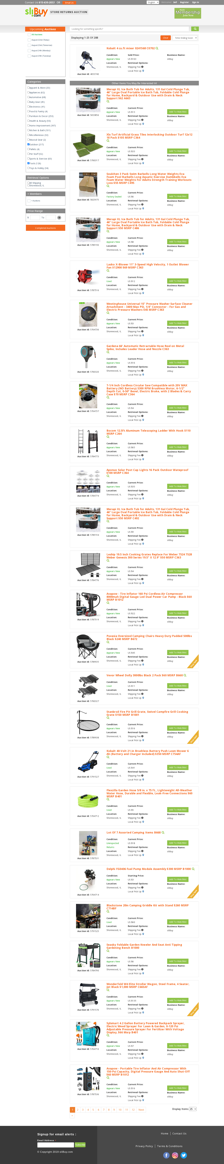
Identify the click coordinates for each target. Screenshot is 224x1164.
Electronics (37, 106)
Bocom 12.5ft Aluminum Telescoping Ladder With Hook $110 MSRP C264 (149, 432)
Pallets (34, 149)
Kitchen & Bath (40, 130)
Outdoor (36, 144)
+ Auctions (35, 201)
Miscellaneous (38, 135)
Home (164, 1133)
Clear (165, 37)
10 (120, 1109)
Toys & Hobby (38, 168)
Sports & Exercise (40, 158)
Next (141, 1109)
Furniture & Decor (41, 116)
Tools (35, 163)
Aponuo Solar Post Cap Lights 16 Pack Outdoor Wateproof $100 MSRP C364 (147, 471)
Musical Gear (37, 139)
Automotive (37, 97)
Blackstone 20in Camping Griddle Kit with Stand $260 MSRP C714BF (148, 907)
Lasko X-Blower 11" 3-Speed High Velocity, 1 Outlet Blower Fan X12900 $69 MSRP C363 (148, 266)
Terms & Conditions (170, 1146)
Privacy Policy (144, 1146)
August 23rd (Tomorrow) (42, 45)
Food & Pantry (38, 111)
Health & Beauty (40, 120)
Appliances (37, 92)
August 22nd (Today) (40, 40)
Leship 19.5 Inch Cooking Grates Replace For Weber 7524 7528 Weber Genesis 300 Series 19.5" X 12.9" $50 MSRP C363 (149, 556)
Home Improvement (42, 125)
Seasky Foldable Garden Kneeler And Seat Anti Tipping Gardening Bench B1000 (144, 946)
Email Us (69, 2)
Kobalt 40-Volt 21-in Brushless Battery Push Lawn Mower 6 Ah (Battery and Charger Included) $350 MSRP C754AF (148, 752)
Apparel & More (39, 87)
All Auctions (37, 35)
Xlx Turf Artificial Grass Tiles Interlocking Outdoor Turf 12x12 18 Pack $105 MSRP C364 (149, 136)
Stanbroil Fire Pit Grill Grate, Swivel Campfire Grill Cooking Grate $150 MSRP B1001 (147, 713)
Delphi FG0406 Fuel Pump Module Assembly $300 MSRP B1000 (149, 869)
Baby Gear (37, 101)
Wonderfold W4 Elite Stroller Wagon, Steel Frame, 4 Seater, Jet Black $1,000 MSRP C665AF (148, 986)
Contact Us (179, 1133)
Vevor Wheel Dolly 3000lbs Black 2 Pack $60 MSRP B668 (145, 675)
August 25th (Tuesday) (41, 56)
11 (126, 1109)
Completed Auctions (45, 228)
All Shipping (35, 183)
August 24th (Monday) (41, 51)
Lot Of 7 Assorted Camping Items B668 (134, 832)
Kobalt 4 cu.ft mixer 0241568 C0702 (131, 48)
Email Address (46, 1140)
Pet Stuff (36, 153)
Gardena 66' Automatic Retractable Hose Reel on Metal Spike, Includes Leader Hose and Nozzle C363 (145, 348)
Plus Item (194, 663)
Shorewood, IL (36, 185)
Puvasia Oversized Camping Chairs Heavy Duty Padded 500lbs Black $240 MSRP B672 (149, 638)
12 (133, 1109)
